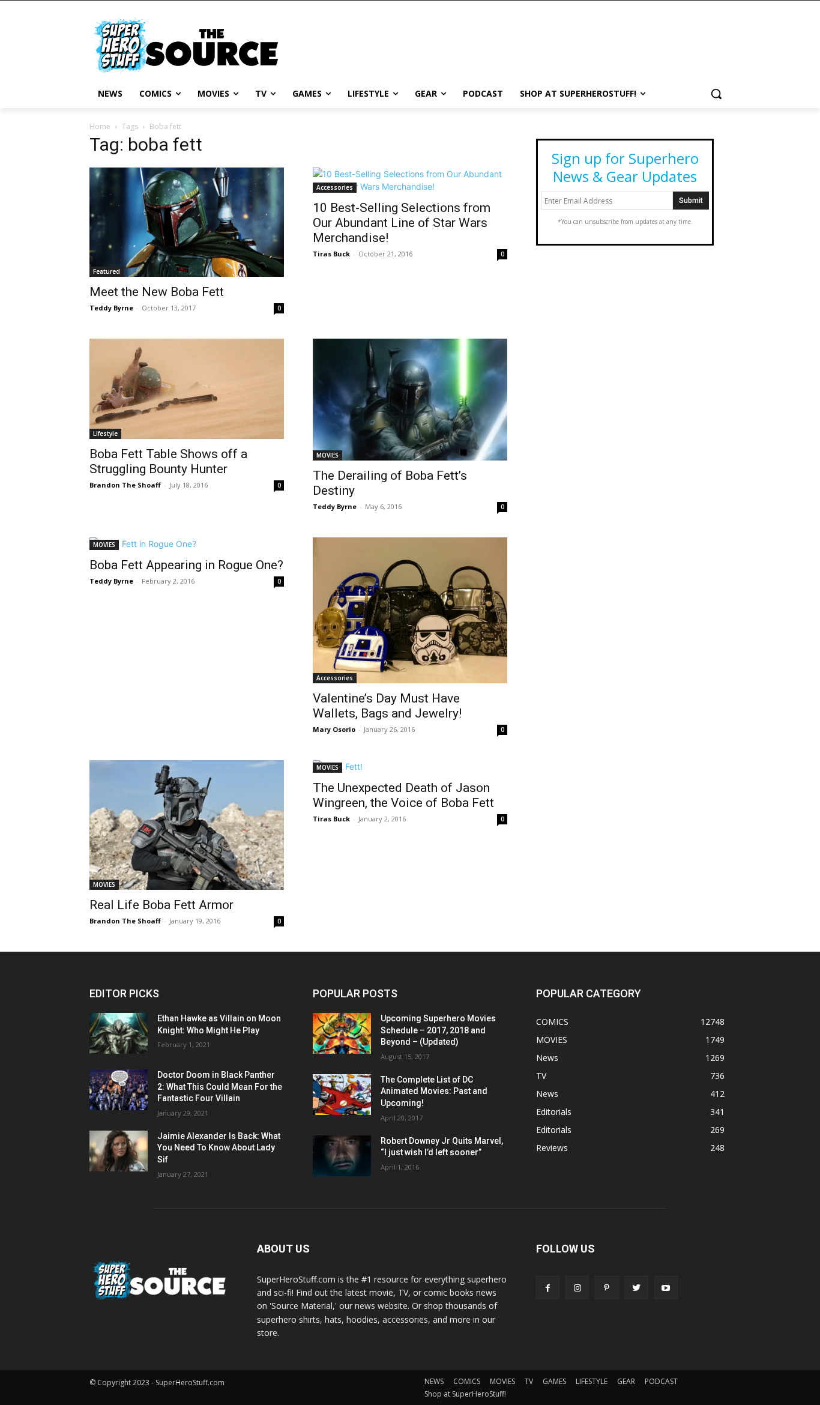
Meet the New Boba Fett (156, 292)
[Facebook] (547, 1287)
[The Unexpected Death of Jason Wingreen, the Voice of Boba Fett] (410, 766)
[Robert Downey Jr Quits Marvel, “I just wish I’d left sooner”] (342, 1155)
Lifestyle (105, 433)
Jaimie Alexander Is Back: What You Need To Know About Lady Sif (218, 1147)
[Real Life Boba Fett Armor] (186, 825)
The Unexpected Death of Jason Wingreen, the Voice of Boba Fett (403, 795)
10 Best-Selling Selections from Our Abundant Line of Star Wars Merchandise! (401, 223)
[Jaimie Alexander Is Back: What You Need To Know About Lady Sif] (118, 1151)
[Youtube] (666, 1287)
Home (99, 126)
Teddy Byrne (111, 307)
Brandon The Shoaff (125, 484)
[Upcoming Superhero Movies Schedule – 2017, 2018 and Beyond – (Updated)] (342, 1033)
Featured (106, 271)
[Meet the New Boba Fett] (186, 222)
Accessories (334, 187)
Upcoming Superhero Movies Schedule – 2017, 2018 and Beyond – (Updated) (438, 1030)
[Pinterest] (606, 1287)
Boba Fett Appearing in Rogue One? (186, 565)
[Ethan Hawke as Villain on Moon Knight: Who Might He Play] (118, 1033)
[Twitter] (636, 1287)
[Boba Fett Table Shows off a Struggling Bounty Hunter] (186, 389)
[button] (716, 93)
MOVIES (327, 455)
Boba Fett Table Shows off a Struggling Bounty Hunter (168, 461)
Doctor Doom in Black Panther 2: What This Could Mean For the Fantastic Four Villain (219, 1086)
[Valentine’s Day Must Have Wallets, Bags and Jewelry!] (410, 610)
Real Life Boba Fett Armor (161, 905)
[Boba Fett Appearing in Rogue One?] (186, 543)
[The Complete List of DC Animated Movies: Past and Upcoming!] (342, 1094)
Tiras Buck (331, 253)
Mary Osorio (334, 729)
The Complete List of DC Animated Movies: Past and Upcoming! (434, 1091)
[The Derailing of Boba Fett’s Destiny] (410, 400)
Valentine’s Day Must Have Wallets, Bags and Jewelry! (387, 706)
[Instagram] (577, 1287)
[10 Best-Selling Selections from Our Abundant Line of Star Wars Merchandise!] (410, 180)
